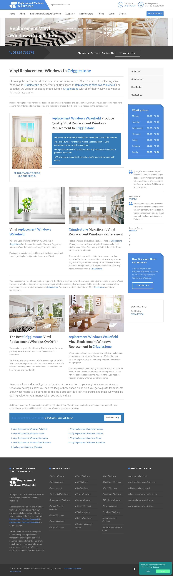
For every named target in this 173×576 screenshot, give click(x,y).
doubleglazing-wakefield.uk (141, 500)
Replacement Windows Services (45, 13)
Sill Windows (82, 482)
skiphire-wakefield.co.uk (139, 488)
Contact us (136, 95)
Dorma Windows (83, 500)
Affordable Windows (112, 500)
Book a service (155, 14)
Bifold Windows (57, 527)
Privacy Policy (15, 572)
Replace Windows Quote (83, 525)
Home (12, 13)
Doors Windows (57, 521)
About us (135, 71)
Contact (122, 13)
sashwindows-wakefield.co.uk (142, 482)
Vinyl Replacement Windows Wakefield (30, 429)
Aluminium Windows (112, 482)
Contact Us (112, 418)
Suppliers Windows (111, 512)
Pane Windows (83, 476)
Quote (111, 13)
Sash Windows (56, 482)
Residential (136, 87)
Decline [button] (148, 571)
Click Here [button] (156, 567)
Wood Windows (110, 488)
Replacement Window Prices (112, 529)
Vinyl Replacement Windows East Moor (87, 442)
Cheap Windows (83, 506)
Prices (101, 13)
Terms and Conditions (72, 568)
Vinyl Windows (109, 476)
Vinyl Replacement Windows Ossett (28, 433)
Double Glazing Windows (56, 508)
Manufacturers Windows (109, 519)
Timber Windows (57, 476)
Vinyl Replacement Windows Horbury (86, 429)
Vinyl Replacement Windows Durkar (86, 438)
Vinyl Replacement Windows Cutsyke (86, 433)
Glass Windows (57, 515)
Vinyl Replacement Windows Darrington (30, 438)
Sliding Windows (110, 506)
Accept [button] (163, 571)
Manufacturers (86, 13)
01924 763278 (130, 6)
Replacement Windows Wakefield (27, 447)
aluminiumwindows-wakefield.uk (143, 494)
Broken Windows (83, 518)
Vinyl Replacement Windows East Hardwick (32, 442)
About (22, 13)
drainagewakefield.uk (138, 476)
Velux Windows (83, 494)
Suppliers (70, 13)
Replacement (56, 488)
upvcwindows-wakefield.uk (141, 506)
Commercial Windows (60, 500)
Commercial (137, 79)
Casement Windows (112, 494)
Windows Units (83, 512)
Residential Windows (59, 494)
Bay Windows (82, 488)
